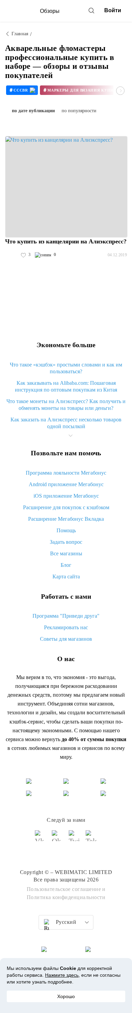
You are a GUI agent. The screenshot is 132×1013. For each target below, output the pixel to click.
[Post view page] (66, 187)
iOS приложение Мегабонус (66, 496)
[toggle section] (70, 435)
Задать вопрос (66, 542)
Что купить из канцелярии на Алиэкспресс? (66, 241)
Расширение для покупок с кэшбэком (66, 507)
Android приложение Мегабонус (66, 484)
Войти (112, 10)
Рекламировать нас (66, 627)
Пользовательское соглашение (64, 889)
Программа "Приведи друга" (66, 616)
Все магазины (66, 553)
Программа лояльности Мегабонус (66, 473)
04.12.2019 (117, 255)
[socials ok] (57, 838)
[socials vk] (40, 838)
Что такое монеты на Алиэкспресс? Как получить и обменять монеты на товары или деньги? (66, 404)
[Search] (91, 10)
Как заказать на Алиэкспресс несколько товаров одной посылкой (66, 423)
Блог (66, 565)
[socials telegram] (91, 838)
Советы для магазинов (66, 639)
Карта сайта (66, 576)
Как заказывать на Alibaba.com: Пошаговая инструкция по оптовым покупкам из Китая (66, 386)
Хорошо (66, 996)
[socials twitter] (74, 838)
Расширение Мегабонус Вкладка (66, 519)
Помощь (66, 530)
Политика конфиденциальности (66, 897)
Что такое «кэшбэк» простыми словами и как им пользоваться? (66, 368)
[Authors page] (12, 255)
